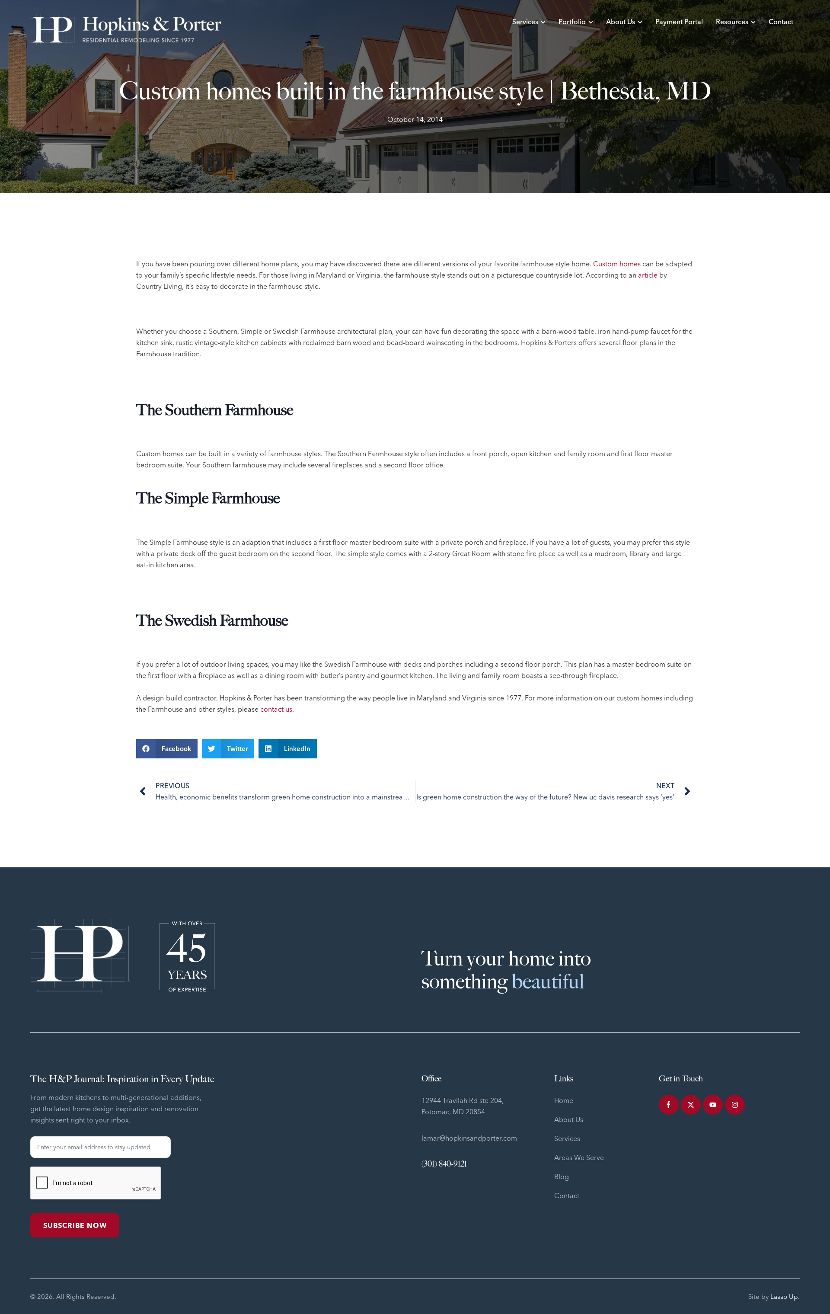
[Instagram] (735, 1105)
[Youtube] (713, 1105)
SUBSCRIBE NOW (74, 1225)
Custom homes (617, 263)
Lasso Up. (785, 1296)
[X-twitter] (691, 1105)
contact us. (277, 709)
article (648, 275)
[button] (167, 748)
